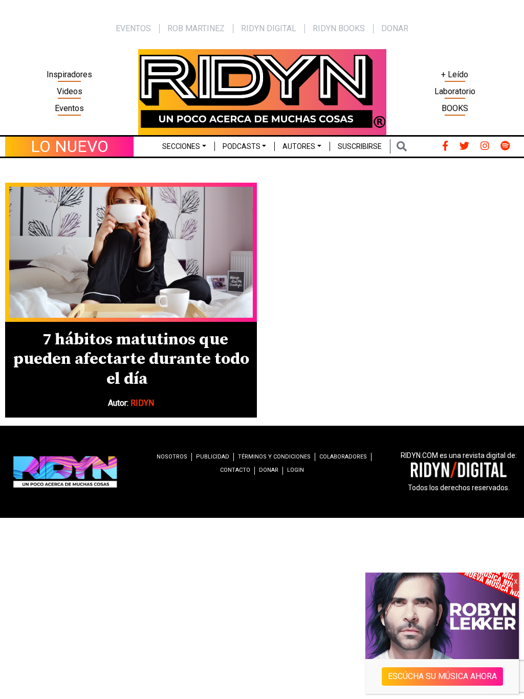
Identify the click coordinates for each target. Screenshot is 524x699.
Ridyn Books (339, 28)
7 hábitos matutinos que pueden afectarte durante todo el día (131, 359)
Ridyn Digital (268, 28)
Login (295, 470)
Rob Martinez (196, 28)
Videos (69, 91)
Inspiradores (69, 74)
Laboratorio (454, 91)
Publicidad (212, 456)
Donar (394, 28)
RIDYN (142, 403)
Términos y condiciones (274, 456)
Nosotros (172, 456)
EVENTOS (133, 28)
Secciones (181, 146)
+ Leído (454, 74)
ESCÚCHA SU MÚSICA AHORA (442, 676)
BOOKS (455, 108)
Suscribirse (360, 146)
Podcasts (241, 146)
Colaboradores (343, 456)
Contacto (235, 470)
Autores (298, 146)
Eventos (69, 108)
